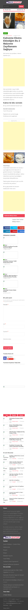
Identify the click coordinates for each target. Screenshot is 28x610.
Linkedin (8, 231)
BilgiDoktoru (12, 601)
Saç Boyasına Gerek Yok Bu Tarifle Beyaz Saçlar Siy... (16, 439)
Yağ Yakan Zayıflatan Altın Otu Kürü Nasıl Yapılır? (16, 475)
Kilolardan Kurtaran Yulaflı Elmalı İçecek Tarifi (10, 261)
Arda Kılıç (14, 458)
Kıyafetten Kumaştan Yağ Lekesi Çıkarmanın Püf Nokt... (16, 446)
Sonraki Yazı (20, 9)
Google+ (22, 228)
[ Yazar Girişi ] (7, 595)
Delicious (22, 231)
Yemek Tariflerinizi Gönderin (11, 564)
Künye (5, 553)
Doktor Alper (15, 495)
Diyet (5, 33)
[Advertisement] (14, 72)
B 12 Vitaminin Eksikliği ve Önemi (12, 580)
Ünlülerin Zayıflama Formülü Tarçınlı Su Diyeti (10, 247)
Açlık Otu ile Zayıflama (14, 480)
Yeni (7, 415)
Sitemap (5, 605)
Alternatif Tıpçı (15, 470)
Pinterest (15, 231)
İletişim (5, 550)
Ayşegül (14, 464)
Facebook (7, 228)
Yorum (5, 304)
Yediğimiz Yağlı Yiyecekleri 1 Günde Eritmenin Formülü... (10, 276)
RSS (11, 605)
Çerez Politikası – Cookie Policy (11, 544)
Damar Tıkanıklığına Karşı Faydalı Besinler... (15, 425)
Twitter (15, 228)
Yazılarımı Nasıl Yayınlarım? (10, 561)
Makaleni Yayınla (7, 556)
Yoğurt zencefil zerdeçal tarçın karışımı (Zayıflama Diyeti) (16, 462)
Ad (4, 324)
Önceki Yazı (8, 9)
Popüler (14, 415)
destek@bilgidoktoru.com (13, 603)
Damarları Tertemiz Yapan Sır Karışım (13, 575)
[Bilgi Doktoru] (14, 2)
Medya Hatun (9, 35)
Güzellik (14, 501)
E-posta (5, 331)
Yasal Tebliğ (6, 558)
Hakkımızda (6, 547)
